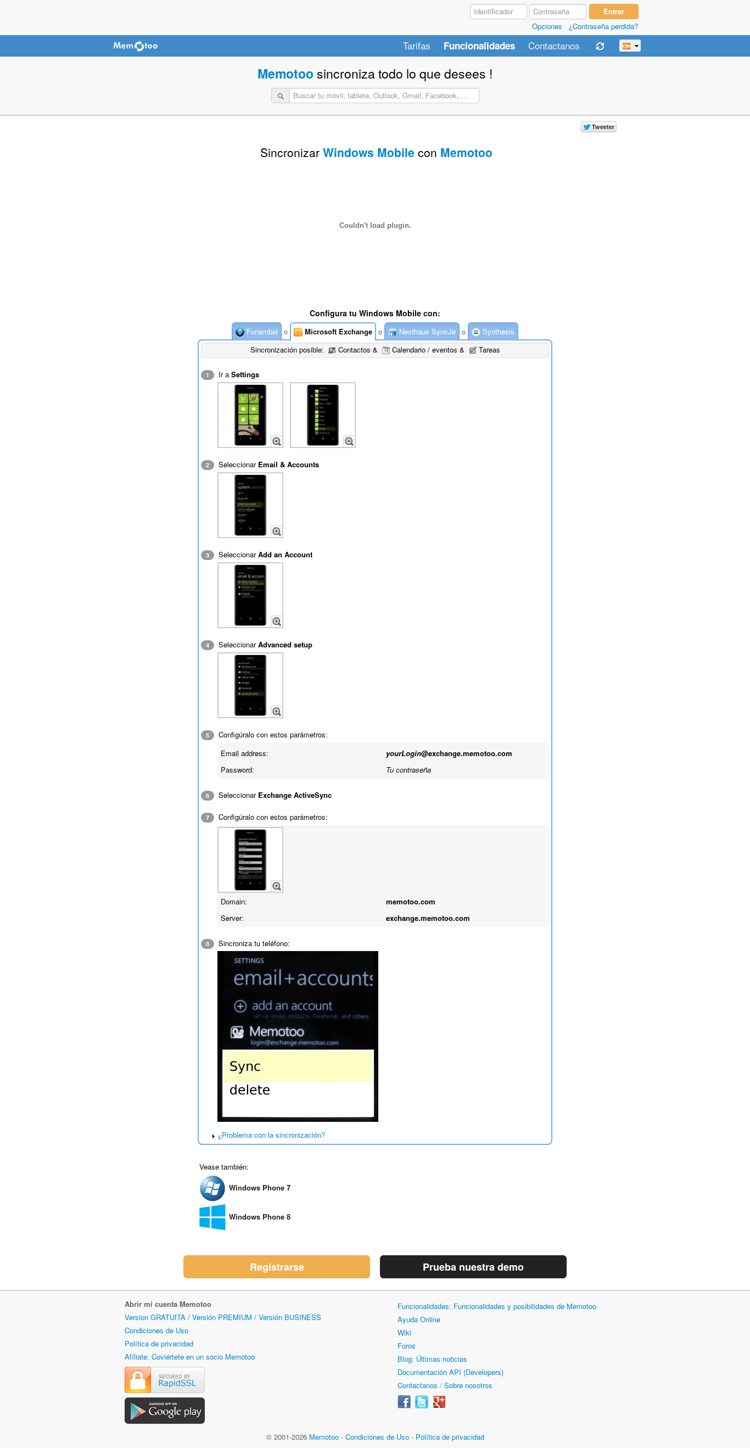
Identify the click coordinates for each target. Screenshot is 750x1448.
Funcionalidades (479, 46)
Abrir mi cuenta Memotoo (168, 1304)
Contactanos (554, 46)
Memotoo (286, 73)
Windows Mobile (369, 152)
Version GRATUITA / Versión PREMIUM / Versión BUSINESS (223, 1317)
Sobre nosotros (468, 1385)
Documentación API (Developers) (450, 1372)
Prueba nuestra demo (473, 1267)
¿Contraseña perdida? (603, 26)
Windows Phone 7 (259, 1187)
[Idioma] (630, 46)
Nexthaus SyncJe (426, 331)
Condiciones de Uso (156, 1330)
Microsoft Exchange (337, 331)
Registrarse (277, 1267)
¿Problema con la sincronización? (271, 1135)
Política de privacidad (159, 1343)
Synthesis (497, 331)
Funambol (261, 331)
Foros (407, 1345)
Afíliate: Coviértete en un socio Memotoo (190, 1356)
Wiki (404, 1332)
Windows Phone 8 (259, 1216)
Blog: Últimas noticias (432, 1359)
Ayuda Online (419, 1319)
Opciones (547, 26)
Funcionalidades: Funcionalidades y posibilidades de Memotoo (497, 1306)
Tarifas (416, 46)
